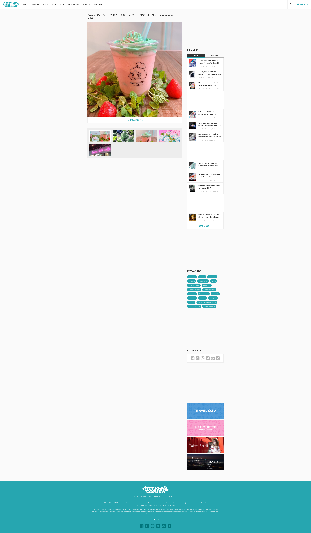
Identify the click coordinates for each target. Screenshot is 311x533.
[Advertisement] (205, 29)
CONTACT (155, 519)
